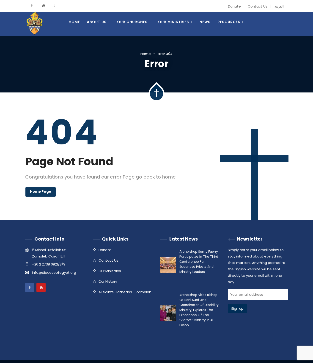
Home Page (40, 191)
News (205, 21)
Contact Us (257, 6)
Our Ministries (173, 21)
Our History (108, 281)
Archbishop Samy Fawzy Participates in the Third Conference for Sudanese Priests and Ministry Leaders (198, 261)
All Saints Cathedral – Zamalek (125, 292)
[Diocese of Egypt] (34, 24)
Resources (228, 21)
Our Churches (132, 21)
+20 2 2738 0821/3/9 (48, 264)
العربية (279, 6)
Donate (234, 6)
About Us (97, 21)
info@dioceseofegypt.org (54, 272)
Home (74, 21)
